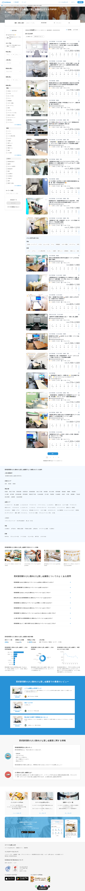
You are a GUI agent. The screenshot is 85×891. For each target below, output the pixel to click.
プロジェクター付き (14, 536)
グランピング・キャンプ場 (44, 512)
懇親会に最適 (20, 528)
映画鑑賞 (58, 244)
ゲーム (52, 244)
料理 (78, 244)
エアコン (34, 250)
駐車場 (77, 510)
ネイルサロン (7, 510)
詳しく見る (41, 813)
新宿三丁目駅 (12, 491)
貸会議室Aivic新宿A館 (17, 687)
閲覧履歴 (17, 2)
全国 (6, 483)
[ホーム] (6, 2)
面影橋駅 (73, 494)
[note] (49, 886)
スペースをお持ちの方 (63, 2)
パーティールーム (41, 504)
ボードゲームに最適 (43, 528)
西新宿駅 (64, 491)
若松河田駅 (7, 497)
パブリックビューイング (10, 520)
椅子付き (37, 536)
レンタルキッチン (24, 507)
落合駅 (63, 494)
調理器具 (66, 250)
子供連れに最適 (28, 528)
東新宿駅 (46, 491)
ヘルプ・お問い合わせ (49, 854)
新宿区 (25, 5)
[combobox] (48, 22)
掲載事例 (26, 847)
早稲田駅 (52, 494)
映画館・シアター (16, 510)
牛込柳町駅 (58, 494)
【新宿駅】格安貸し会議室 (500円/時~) (13, 475)
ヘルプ (24, 2)
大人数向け (51, 528)
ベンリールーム (17, 716)
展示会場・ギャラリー (34, 510)
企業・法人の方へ (8, 862)
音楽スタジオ (7, 507)
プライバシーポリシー (26, 854)
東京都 (21, 5)
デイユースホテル (51, 507)
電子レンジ (60, 250)
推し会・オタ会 (29, 520)
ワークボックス (73, 504)
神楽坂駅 (74, 491)
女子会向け (13, 528)
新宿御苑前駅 (32, 491)
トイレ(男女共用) (41, 250)
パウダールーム (24, 510)
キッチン (49, 250)
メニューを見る (16, 813)
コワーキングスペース (41, 507)
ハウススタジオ (15, 507)
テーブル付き (23, 536)
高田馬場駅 (58, 491)
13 (58, 457)
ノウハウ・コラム (8, 854)
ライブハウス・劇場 (33, 512)
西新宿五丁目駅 (32, 494)
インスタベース (6, 5)
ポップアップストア (9, 512)
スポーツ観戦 (65, 244)
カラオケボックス (51, 510)
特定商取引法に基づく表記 (37, 854)
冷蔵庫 (54, 250)
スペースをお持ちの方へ (10, 847)
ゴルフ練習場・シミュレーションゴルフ (65, 510)
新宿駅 (6, 491)
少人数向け (28, 36)
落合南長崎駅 (19, 497)
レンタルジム (32, 507)
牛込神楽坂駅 (40, 494)
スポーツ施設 (43, 510)
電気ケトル (72, 250)
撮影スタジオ (58, 504)
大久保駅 (7, 494)
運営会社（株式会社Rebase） (11, 856)
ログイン (73, 2)
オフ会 (40, 244)
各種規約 (15, 854)
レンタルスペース (8, 504)
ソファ (28, 250)
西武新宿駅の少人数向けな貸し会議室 (35, 5)
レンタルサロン (50, 504)
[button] (42, 583)
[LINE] (36, 886)
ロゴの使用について (59, 854)
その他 (53, 512)
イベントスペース (61, 507)
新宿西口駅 (25, 491)
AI (78, 41)
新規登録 (80, 2)
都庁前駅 (12, 494)
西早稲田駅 (25, 494)
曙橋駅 (68, 491)
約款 (19, 854)
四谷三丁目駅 (39, 491)
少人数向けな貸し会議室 (14, 5)
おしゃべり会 (46, 244)
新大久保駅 (51, 491)
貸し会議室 (16, 504)
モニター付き (31, 536)
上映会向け (35, 528)
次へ (53, 453)
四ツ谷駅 (47, 494)
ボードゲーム (72, 244)
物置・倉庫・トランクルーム (21, 512)
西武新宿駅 (19, 491)
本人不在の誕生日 (20, 520)
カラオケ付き (43, 536)
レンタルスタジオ (24, 504)
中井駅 (67, 494)
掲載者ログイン (19, 847)
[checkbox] (7, 91)
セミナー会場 (65, 504)
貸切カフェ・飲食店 (70, 507)
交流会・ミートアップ (32, 244)
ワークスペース (32, 504)
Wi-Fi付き (7, 536)
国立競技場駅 (18, 494)
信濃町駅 (13, 497)
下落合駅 (78, 494)
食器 (78, 250)
